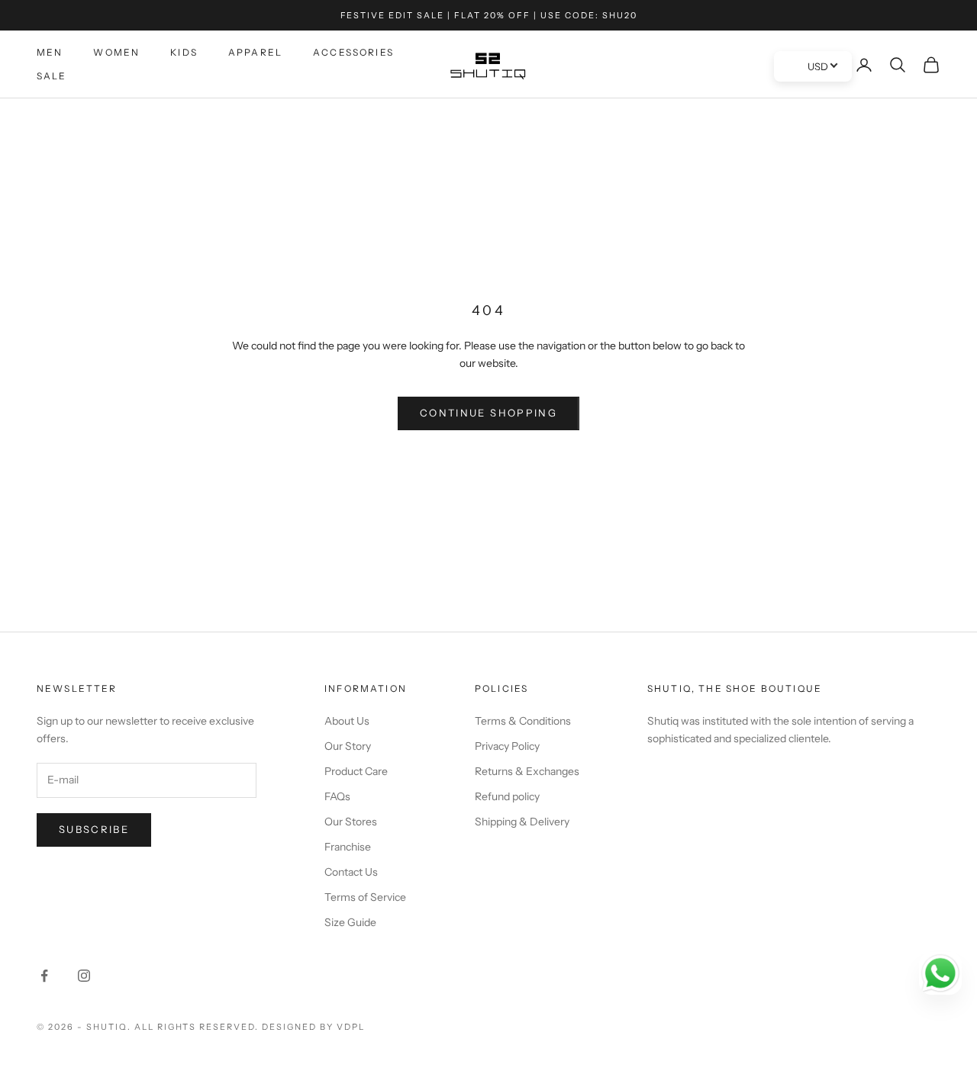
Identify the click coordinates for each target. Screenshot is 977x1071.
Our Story (347, 746)
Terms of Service (365, 897)
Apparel (255, 52)
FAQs (337, 796)
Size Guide (350, 922)
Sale (52, 76)
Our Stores (350, 821)
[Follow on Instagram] (84, 975)
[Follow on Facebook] (44, 975)
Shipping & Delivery (522, 821)
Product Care (356, 771)
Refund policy (507, 796)
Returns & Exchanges (527, 771)
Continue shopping (488, 413)
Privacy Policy (507, 746)
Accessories (353, 52)
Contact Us (351, 872)
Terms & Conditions (523, 721)
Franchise (347, 847)
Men (50, 52)
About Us (346, 721)
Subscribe (94, 829)
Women (116, 52)
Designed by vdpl (313, 1026)
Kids (184, 52)
